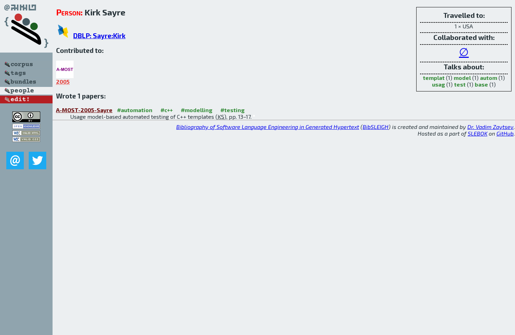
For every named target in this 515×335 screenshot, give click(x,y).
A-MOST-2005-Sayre (84, 110)
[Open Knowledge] (26, 126)
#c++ (166, 110)
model (462, 77)
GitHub (505, 133)
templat (434, 77)
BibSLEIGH (376, 126)
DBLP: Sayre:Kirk (99, 36)
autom (488, 77)
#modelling (196, 110)
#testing (232, 110)
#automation (134, 110)
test (460, 84)
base (481, 84)
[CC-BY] (26, 120)
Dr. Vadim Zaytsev (490, 126)
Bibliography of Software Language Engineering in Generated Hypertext (267, 126)
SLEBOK (477, 133)
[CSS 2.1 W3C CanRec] (26, 146)
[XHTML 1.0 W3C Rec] (26, 133)
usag (438, 84)
